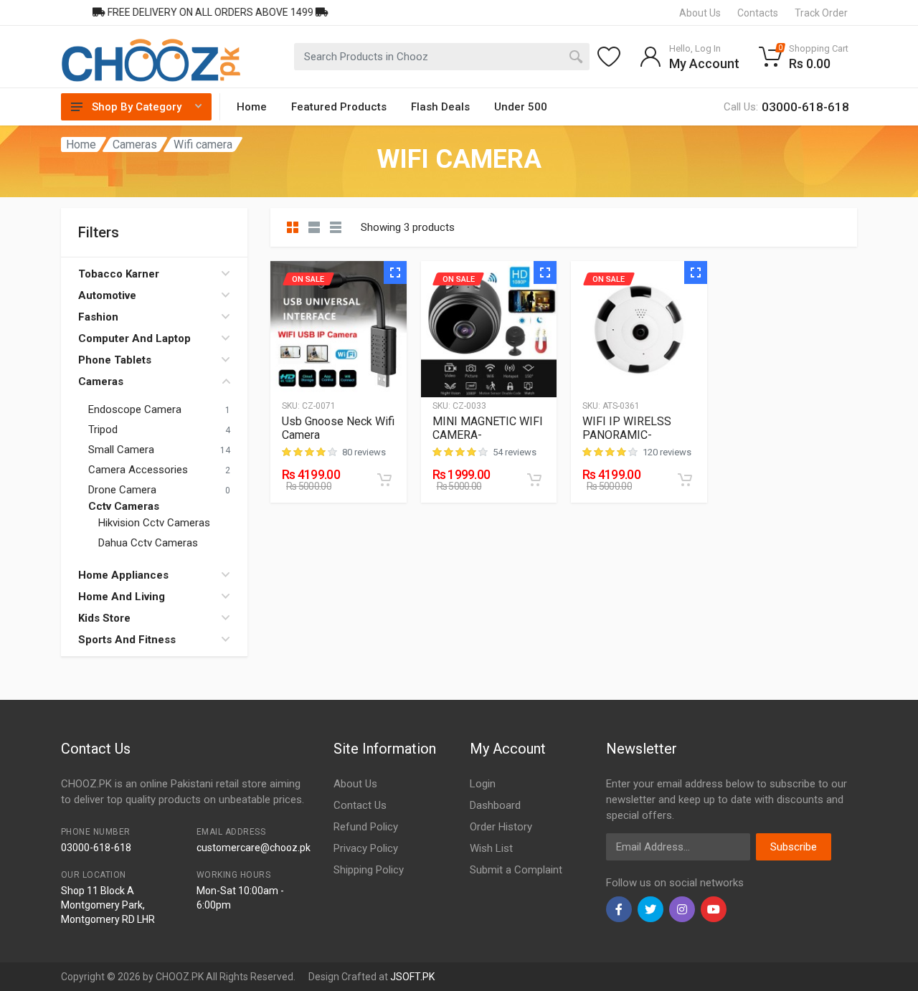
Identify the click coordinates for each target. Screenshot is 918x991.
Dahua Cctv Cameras (148, 542)
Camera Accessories (138, 469)
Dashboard (495, 805)
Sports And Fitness (127, 639)
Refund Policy (365, 826)
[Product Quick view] (395, 272)
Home (252, 106)
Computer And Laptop (134, 338)
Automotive (107, 295)
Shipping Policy (368, 869)
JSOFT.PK (412, 976)
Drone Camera (122, 489)
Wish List (491, 848)
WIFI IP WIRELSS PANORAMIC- (626, 428)
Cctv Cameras (123, 506)
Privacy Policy (365, 848)
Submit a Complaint (516, 869)
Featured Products (339, 106)
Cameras (135, 144)
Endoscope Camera (134, 409)
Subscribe (793, 846)
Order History (501, 826)
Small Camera (121, 449)
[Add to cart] (384, 480)
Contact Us (360, 805)
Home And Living (121, 596)
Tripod (103, 429)
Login (483, 783)
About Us (355, 783)
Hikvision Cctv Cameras (154, 522)
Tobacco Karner (118, 273)
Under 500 (520, 106)
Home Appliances (123, 575)
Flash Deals (440, 106)
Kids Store (104, 618)
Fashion (98, 316)
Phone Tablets (114, 360)
